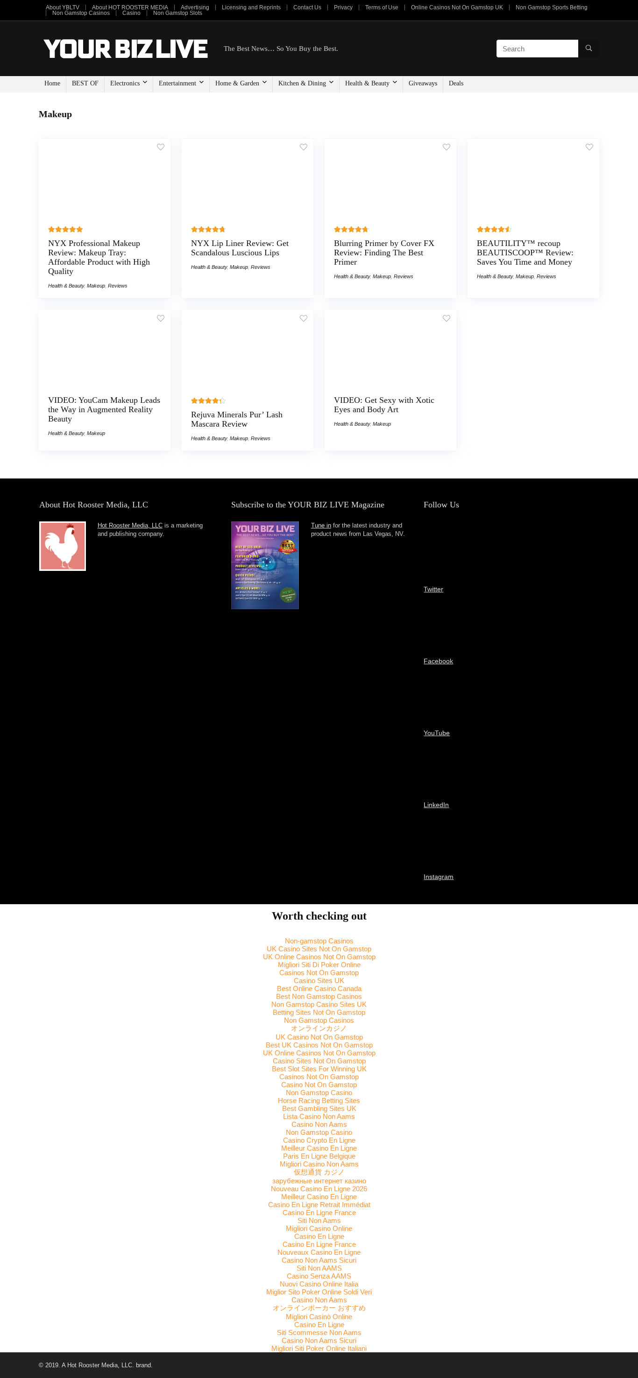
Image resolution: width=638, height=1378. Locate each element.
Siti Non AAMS (319, 1268)
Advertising (195, 7)
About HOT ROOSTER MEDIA (130, 7)
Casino (131, 13)
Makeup (96, 285)
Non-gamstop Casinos (319, 941)
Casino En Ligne (319, 1236)
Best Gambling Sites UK (319, 1108)
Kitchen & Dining (302, 83)
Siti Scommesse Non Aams (319, 1332)
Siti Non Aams (319, 1220)
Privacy (343, 7)
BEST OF (85, 83)
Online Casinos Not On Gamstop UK (457, 7)
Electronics (125, 83)
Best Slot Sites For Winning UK (319, 1069)
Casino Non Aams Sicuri (319, 1260)
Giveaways (423, 83)
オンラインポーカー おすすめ (319, 1308)
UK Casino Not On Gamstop (319, 1037)
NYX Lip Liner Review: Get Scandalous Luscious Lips (240, 248)
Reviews (118, 285)
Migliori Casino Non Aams (319, 1164)
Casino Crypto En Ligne (319, 1140)
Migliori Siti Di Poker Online (319, 965)
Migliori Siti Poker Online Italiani (319, 1348)
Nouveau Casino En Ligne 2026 (319, 1189)
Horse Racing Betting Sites (319, 1100)
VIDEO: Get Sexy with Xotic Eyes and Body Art (384, 404)
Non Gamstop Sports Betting (552, 7)
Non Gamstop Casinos (81, 13)
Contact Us (307, 7)
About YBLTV (62, 7)
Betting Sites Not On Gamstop (319, 1012)
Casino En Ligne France (319, 1212)
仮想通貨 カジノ (319, 1172)
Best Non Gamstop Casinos (319, 996)
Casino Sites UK (319, 980)
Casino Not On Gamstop (319, 1085)
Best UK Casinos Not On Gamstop (319, 1045)
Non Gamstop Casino (319, 1093)
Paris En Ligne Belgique (319, 1156)
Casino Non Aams (319, 1124)
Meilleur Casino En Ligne (319, 1148)
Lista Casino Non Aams (319, 1116)
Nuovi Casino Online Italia (319, 1284)
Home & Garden (237, 83)
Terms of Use (381, 7)
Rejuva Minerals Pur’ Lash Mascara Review (237, 419)
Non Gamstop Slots (177, 13)
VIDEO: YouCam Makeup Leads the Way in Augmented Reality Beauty (104, 409)
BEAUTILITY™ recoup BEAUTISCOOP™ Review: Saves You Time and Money (525, 253)
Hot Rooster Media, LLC (130, 525)
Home (52, 83)
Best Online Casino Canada (319, 988)
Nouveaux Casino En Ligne (319, 1252)
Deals (456, 83)
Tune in (321, 525)
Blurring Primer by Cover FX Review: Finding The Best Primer (384, 253)
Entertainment (177, 83)
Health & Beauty (367, 83)
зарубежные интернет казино (319, 1181)
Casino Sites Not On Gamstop (319, 1061)
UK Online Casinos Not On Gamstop (319, 957)
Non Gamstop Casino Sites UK (319, 1004)
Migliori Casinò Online (319, 1317)
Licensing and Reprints (251, 7)
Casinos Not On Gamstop (319, 973)
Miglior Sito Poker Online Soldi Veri (319, 1292)
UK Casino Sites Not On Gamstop (319, 949)
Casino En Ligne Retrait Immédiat (319, 1205)
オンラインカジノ (319, 1028)
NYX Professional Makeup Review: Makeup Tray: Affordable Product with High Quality (99, 257)
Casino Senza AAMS (319, 1276)
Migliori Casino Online (319, 1228)
